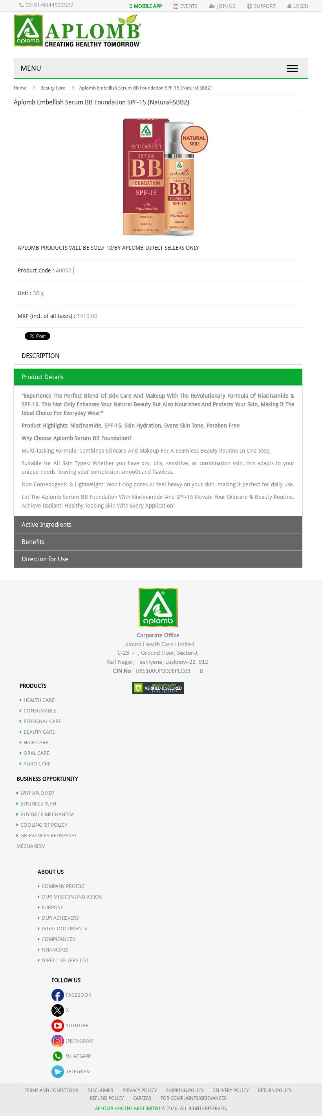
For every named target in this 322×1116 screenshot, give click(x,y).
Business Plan (38, 804)
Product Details (43, 377)
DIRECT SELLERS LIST (65, 960)
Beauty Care (52, 88)
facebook (78, 995)
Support (265, 6)
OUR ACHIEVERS (60, 918)
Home (20, 88)
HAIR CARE (36, 742)
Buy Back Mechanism (47, 814)
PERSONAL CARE (42, 721)
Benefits (33, 542)
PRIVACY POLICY (140, 1090)
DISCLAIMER (100, 1090)
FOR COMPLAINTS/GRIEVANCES (193, 1098)
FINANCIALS (55, 950)
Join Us (226, 6)
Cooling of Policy (44, 825)
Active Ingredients (46, 524)
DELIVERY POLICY (230, 1090)
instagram (79, 1041)
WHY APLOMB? (37, 793)
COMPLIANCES (58, 939)
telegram (78, 1071)
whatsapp (78, 1056)
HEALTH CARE (39, 700)
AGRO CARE (37, 764)
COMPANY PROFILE (63, 886)
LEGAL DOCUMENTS (64, 929)
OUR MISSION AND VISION (72, 897)
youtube (77, 1025)
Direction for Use (45, 559)
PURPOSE (52, 907)
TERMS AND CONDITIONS (51, 1090)
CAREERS (142, 1098)
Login (300, 6)
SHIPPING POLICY (185, 1090)
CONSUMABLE (40, 711)
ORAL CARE (36, 753)
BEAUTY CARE (39, 732)
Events (189, 6)
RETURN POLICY (274, 1090)
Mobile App (148, 6)
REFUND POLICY (107, 1098)
